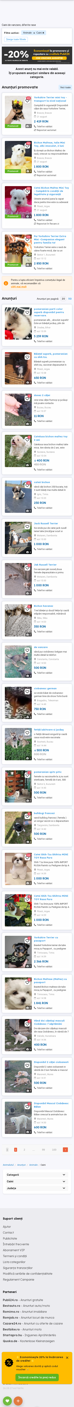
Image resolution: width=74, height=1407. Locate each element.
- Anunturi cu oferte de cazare (33, 1323)
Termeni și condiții (15, 1256)
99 (43, 1149)
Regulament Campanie (18, 1279)
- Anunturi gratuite (23, 1300)
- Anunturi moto (22, 1329)
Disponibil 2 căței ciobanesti (51, 1062)
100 (54, 1149)
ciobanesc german (45, 688)
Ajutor (7, 1226)
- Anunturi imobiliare (25, 1311)
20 (63, 298)
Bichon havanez (43, 605)
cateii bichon (42, 482)
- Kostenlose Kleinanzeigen (29, 1341)
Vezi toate (65, 87)
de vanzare (41, 647)
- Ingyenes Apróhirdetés (29, 1335)
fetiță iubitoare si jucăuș (49, 729)
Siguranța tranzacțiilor (18, 1268)
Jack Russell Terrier (46, 523)
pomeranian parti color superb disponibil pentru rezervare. (49, 312)
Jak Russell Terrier (45, 564)
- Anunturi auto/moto (26, 1305)
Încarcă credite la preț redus (37, 1377)
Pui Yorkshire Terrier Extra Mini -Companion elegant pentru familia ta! (50, 239)
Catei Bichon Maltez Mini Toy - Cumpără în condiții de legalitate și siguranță (51, 191)
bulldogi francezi (44, 813)
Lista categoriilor (14, 1262)
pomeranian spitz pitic (48, 771)
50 (69, 298)
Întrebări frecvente (16, 1244)
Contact (8, 1232)
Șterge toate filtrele (16, 39)
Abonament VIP (14, 1250)
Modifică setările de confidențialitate (27, 1273)
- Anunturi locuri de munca (28, 1317)
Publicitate (10, 1238)
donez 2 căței (42, 395)
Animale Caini (32, 33)
